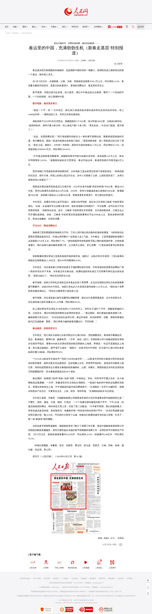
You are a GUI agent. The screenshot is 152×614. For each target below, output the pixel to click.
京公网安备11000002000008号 (125, 596)
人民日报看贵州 (26, 33)
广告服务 (65, 578)
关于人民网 (37, 578)
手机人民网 (59, 568)
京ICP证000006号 (108, 596)
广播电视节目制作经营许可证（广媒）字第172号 (104, 591)
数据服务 (93, 578)
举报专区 (75, 27)
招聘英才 (56, 578)
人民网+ (46, 568)
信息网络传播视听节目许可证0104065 (30, 596)
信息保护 (121, 578)
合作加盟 (74, 578)
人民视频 (85, 568)
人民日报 (32, 568)
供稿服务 (84, 578)
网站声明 (102, 578)
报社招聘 (47, 578)
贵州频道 (15, 33)
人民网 (7, 33)
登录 (142, 27)
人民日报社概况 (24, 578)
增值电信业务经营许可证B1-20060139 (73, 591)
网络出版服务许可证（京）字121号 (89, 596)
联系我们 (130, 578)
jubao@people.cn (97, 583)
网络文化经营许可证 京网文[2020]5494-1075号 (59, 596)
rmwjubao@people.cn (106, 587)
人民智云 (98, 568)
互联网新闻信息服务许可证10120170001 (44, 591)
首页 (6, 27)
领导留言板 (72, 568)
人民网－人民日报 (87, 60)
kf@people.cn (55, 587)
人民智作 (112, 568)
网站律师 (111, 578)
